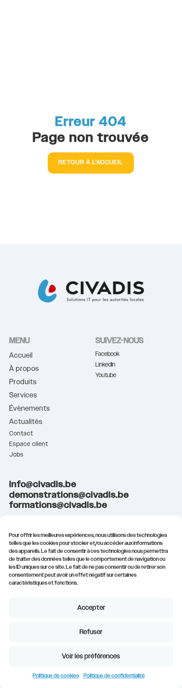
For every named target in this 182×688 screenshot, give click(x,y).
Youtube (105, 375)
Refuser (91, 632)
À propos (24, 370)
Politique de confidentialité (114, 675)
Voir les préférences (91, 656)
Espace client (28, 444)
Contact (21, 434)
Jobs (16, 455)
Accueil (21, 356)
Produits (23, 383)
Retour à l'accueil (90, 162)
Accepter (91, 608)
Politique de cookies (56, 675)
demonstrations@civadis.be (69, 495)
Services (23, 396)
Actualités (25, 423)
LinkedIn (105, 365)
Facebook (107, 354)
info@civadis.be (42, 484)
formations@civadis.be (58, 505)
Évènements (29, 409)
